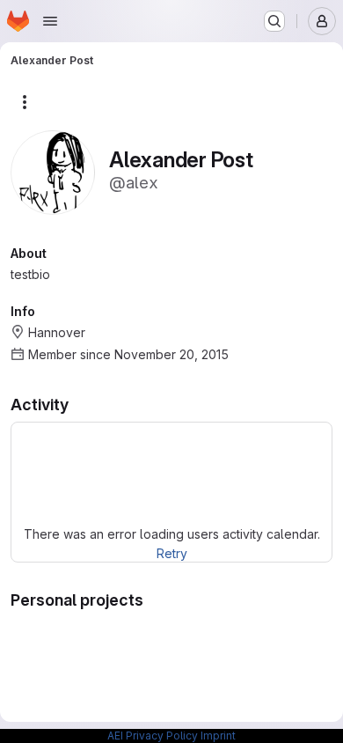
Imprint (218, 735)
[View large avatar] (53, 171)
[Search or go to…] (274, 21)
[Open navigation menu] (50, 21)
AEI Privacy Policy (152, 735)
